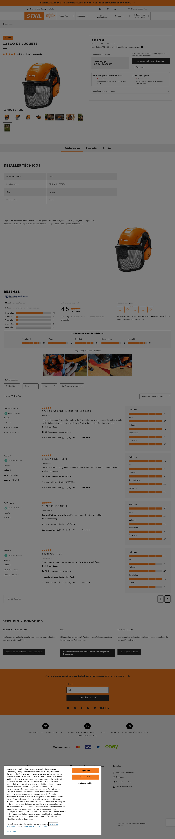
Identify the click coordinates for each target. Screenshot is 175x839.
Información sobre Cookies (37, 826)
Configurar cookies (85, 783)
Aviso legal (11, 831)
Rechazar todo (85, 777)
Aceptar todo (85, 771)
